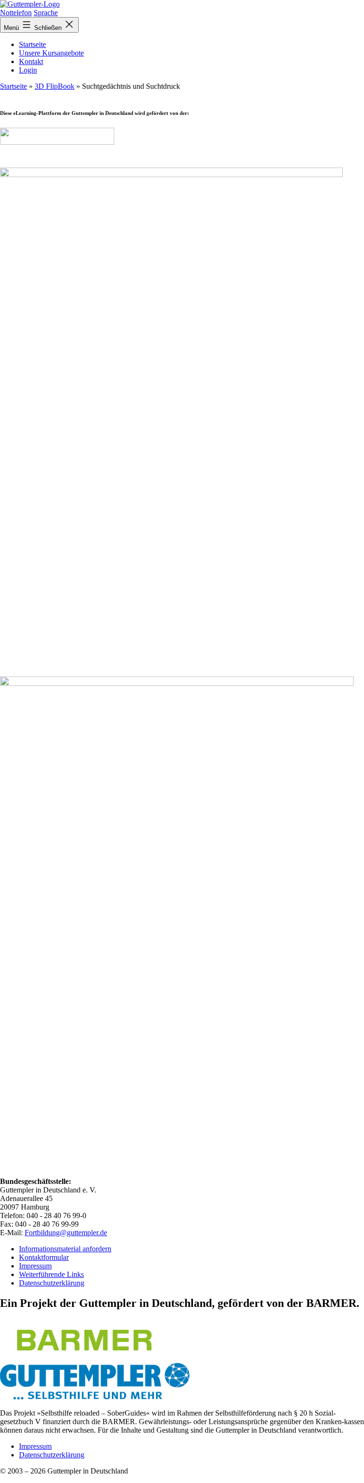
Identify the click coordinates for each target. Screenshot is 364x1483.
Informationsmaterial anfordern (65, 1249)
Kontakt (31, 61)
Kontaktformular (44, 1257)
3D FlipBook (54, 86)
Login (28, 70)
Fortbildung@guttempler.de (66, 1233)
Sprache (46, 13)
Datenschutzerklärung (51, 1283)
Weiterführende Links (51, 1274)
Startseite (32, 44)
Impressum (35, 1266)
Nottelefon (16, 13)
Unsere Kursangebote (51, 53)
